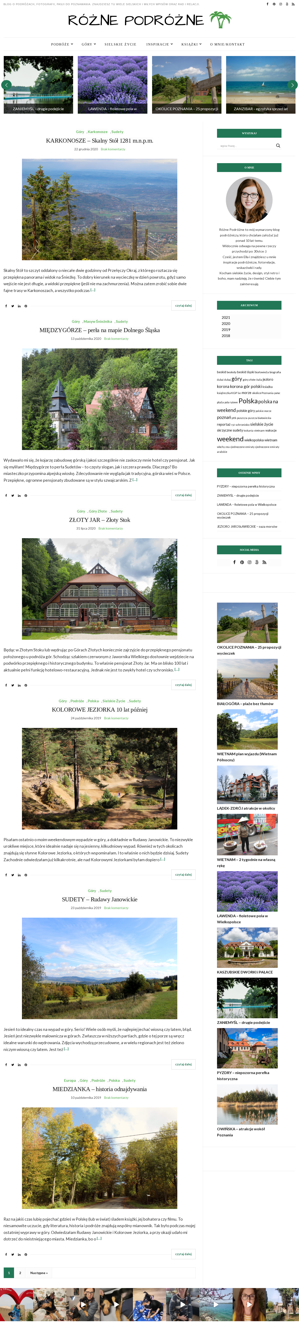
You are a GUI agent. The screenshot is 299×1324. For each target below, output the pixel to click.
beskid (221, 372)
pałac (277, 392)
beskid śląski (245, 372)
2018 (226, 335)
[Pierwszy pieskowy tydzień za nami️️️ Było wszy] (116, 1304)
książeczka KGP (227, 393)
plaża (220, 402)
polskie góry (246, 411)
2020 (226, 323)
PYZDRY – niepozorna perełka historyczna (246, 486)
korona (223, 386)
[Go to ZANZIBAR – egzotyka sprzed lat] (186, 85)
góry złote (249, 379)
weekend (230, 439)
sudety (238, 430)
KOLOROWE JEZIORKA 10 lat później (100, 709)
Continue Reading (183, 305)
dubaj (227, 379)
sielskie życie (261, 424)
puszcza (242, 418)
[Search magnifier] (278, 145)
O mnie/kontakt (227, 44)
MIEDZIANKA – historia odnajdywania (100, 1089)
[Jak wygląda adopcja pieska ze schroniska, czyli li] (83, 1304)
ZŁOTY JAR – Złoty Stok (99, 519)
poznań (224, 417)
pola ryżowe (231, 402)
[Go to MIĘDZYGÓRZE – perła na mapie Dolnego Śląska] (261, 85)
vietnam (259, 430)
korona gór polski (246, 386)
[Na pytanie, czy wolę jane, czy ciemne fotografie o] (149, 1304)
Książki (190, 44)
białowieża (262, 372)
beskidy (231, 372)
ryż (233, 424)
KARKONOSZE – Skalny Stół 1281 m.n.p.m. (99, 140)
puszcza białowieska (259, 417)
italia (259, 379)
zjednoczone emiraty (242, 446)
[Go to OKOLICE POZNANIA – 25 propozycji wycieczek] (112, 85)
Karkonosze (98, 132)
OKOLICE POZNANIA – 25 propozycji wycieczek (242, 515)
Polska (93, 701)
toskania (248, 430)
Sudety (117, 132)
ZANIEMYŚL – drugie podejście (238, 495)
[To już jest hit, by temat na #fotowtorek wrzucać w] (49, 1304)
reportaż (224, 424)
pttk (234, 417)
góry (236, 379)
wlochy (221, 446)
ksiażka (268, 387)
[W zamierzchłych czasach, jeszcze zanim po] (215, 1304)
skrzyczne (224, 430)
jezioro (268, 379)
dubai (220, 379)
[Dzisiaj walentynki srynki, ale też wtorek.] (16, 1304)
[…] (92, 290)
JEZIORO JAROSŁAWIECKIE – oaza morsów (247, 526)
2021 (226, 317)
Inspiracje (157, 44)
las (239, 392)
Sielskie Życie (121, 44)
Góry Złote (98, 511)
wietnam (270, 440)
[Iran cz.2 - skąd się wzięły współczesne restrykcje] (249, 1304)
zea (227, 446)
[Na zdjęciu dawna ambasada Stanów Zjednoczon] (282, 1304)
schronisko (242, 424)
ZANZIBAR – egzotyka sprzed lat (187, 108)
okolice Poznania (263, 393)
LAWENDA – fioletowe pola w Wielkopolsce (246, 504)
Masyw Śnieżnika (98, 321)
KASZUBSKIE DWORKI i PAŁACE (245, 972)
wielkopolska (254, 440)
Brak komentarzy (113, 149)
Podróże (60, 44)
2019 (226, 329)
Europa (70, 1080)
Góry (87, 44)
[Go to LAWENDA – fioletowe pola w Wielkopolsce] (38, 85)
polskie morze (263, 410)
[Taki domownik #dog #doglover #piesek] (182, 1304)
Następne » (39, 1273)
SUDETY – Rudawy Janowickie (100, 899)
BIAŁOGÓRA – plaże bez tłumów (245, 703)
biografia (275, 372)
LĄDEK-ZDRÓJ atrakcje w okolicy (246, 808)
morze (246, 393)
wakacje (271, 430)
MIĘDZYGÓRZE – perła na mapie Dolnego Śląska (99, 330)
